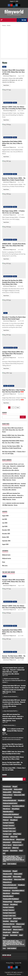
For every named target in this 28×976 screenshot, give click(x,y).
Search (4, 413)
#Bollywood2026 (7, 792)
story (4, 864)
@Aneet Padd (13, 837)
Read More (6, 85)
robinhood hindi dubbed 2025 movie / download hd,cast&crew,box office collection (13, 468)
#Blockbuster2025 (7, 789)
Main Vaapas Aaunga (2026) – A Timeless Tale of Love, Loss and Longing (14, 201)
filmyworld (14, 11)
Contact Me (18, 963)
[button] (2, 20)
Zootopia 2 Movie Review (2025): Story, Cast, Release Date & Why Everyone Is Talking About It (14, 342)
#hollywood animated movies (10, 803)
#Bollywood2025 (18, 789)
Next (18, 407)
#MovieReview (6, 809)
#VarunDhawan (13, 820)
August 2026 (5, 516)
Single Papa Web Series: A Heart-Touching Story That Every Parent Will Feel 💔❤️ (14, 380)
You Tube (24, 20)
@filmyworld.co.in (16, 842)
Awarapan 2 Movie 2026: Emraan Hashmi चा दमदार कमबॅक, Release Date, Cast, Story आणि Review (13, 72)
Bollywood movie (8, 102)
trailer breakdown (11, 864)
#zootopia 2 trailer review (9, 831)
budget (21, 850)
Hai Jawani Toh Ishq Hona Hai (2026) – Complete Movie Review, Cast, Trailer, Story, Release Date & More (14, 270)
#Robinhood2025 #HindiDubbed (11, 814)
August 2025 (5, 544)
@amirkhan (6, 837)
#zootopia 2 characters (8, 825)
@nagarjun (5, 850)
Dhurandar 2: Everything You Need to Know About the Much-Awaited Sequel (14, 307)
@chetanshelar (6, 842)
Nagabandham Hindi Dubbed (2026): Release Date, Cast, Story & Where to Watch (14, 131)
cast (4, 853)
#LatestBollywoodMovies (18, 806)
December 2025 (6, 530)
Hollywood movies (8, 347)
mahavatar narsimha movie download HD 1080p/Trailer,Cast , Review (13, 731)
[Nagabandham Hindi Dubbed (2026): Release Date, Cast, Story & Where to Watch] (14, 620)
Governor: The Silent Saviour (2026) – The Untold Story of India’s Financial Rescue (14, 168)
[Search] (24, 779)
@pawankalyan (13, 850)
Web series (11, 385)
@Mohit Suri (15, 848)
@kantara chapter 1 (18, 845)
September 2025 (6, 541)
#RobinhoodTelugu (7, 817)
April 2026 (4, 526)
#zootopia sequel (7, 834)
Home (4, 66)
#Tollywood (5, 820)
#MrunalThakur (15, 809)
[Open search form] (14, 20)
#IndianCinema (6, 806)
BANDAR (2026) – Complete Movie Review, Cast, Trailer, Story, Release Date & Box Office (14, 234)
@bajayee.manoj (20, 839)
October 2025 (5, 537)
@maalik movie (6, 848)
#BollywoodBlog (17, 792)
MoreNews (10, 974)
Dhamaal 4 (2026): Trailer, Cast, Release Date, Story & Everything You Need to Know (14, 97)
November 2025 (6, 533)
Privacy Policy (10, 963)
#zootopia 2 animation (8, 823)
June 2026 (4, 523)
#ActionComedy (7, 786)
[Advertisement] (14, 42)
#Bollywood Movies (7, 795)
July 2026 (4, 519)
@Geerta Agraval (7, 845)
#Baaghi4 (15, 786)
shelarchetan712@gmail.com (9, 76)
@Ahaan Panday (17, 834)
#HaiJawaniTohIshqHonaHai (9, 800)
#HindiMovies (21, 800)
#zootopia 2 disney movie (9, 828)
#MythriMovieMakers (8, 812)
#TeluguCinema (17, 817)
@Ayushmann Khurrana (8, 839)
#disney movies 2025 (19, 795)
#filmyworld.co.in (7, 798)
